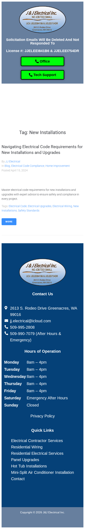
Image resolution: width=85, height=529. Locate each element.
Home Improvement (57, 165)
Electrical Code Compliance (27, 165)
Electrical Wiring (62, 206)
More (9, 221)
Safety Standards (28, 210)
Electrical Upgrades (39, 206)
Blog (7, 165)
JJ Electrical (12, 161)
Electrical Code (18, 206)
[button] (39, 95)
